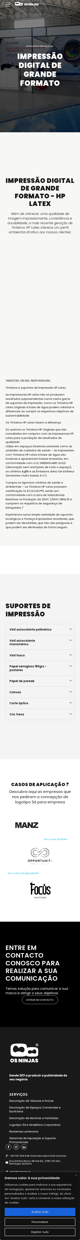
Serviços (18, 1094)
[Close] (76, 1175)
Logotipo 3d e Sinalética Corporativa (34, 1125)
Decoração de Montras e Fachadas (33, 1118)
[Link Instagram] (16, 1147)
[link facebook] (8, 1147)
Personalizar (40, 1222)
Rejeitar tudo (40, 1232)
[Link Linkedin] (24, 1147)
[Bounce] (27, 825)
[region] (40, 1206)
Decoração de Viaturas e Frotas (31, 1101)
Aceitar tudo (40, 1212)
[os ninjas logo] (24, 1053)
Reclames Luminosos (23, 1131)
